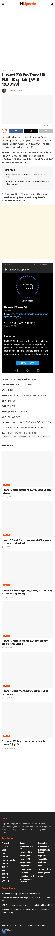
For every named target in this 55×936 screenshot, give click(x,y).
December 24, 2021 (9, 748)
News (40, 866)
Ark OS (5, 846)
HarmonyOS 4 (25, 859)
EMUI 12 (5, 871)
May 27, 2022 (7, 497)
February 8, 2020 (23, 90)
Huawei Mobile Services (26, 881)
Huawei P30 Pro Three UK (29, 437)
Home (4, 70)
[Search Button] (52, 4)
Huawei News (43, 843)
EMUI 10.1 (5, 864)
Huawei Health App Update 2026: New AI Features (22, 893)
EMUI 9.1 (5, 881)
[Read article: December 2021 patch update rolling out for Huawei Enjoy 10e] (27, 720)
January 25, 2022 (8, 647)
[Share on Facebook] (16, 131)
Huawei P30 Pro (9, 437)
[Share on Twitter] (31, 131)
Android (5, 843)
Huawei (5, 137)
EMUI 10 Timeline (9, 860)
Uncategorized (44, 873)
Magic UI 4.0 (43, 862)
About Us (5, 925)
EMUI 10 (10, 70)
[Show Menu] (3, 4)
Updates (41, 876)
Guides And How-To (27, 847)
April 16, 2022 (7, 547)
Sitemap (30, 925)
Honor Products (26, 869)
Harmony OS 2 (26, 852)
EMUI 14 (5, 877)
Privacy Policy (18, 925)
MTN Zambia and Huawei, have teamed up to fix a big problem (27, 905)
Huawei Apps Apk (27, 876)
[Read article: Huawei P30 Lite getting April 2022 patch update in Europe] (27, 469)
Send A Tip (41, 925)
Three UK (46, 437)
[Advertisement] (27, 37)
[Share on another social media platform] (46, 131)
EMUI (10, 433)
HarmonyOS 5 (25, 862)
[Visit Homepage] (27, 4)
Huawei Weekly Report (44, 851)
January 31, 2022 (8, 597)
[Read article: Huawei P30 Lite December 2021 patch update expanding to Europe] (27, 619)
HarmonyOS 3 (25, 855)
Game (22, 843)
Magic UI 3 (42, 855)
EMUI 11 (5, 867)
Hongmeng (24, 866)
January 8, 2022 (7, 698)
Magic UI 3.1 (42, 859)
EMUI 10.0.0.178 (30, 433)
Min (11, 90)
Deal (4, 850)
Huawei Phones (44, 846)
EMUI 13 (5, 874)
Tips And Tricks (44, 869)
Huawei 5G (24, 873)
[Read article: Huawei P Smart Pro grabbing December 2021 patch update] (27, 670)
